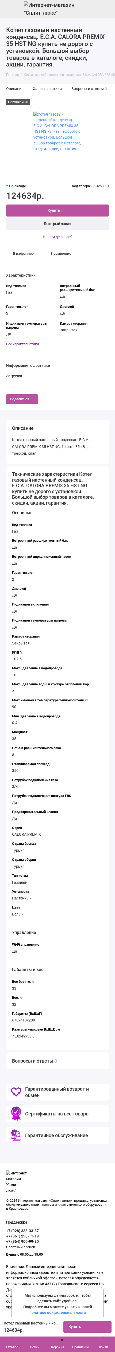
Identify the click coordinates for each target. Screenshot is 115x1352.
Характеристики (47, 89)
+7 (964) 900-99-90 (22, 1241)
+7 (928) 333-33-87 (22, 1231)
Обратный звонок (20, 1247)
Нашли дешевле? (57, 237)
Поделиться (19, 399)
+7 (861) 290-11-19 (22, 1236)
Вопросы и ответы (89, 89)
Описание (14, 89)
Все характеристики (22, 344)
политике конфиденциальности (57, 1312)
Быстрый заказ (57, 224)
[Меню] (9, 9)
